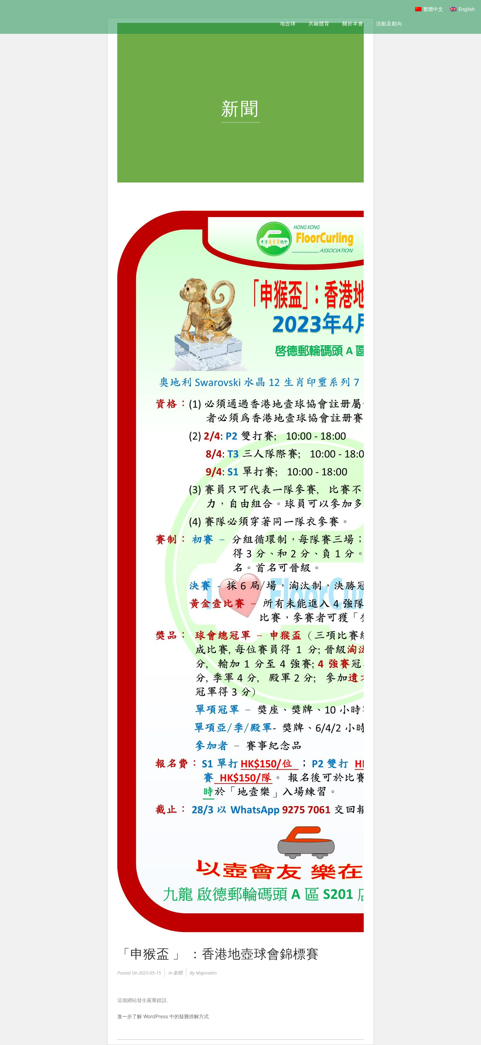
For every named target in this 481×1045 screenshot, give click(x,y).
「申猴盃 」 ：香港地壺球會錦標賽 (218, 952)
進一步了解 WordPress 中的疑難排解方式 (163, 1016)
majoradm (206, 973)
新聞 (177, 973)
